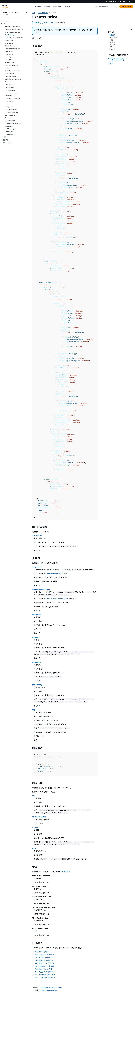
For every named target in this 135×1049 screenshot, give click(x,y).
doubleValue (66, 95)
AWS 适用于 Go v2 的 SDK (44, 960)
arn (39, 764)
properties (49, 71)
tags (40, 510)
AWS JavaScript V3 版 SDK (44, 966)
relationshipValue (69, 119)
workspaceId (37, 536)
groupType (54, 266)
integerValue (67, 100)
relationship (61, 138)
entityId (42, 503)
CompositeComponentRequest (56, 599)
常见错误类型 (65, 872)
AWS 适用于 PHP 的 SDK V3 (44, 972)
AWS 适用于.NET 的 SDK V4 (45, 955)
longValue (65, 109)
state (40, 771)
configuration (59, 78)
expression (66, 97)
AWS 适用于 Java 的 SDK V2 (45, 963)
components (43, 62)
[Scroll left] (33, 6)
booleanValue (67, 93)
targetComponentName (73, 121)
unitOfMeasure (62, 150)
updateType (54, 211)
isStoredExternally (61, 204)
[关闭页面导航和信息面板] (131, 29)
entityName (43, 505)
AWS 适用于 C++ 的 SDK (43, 957)
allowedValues (62, 88)
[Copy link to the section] (30, 46)
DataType (73, 135)
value (52, 214)
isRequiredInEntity (61, 202)
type (57, 147)
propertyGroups (51, 261)
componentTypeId (51, 67)
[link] (53, 13)
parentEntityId (45, 508)
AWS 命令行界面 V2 (42, 952)
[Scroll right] (71, 6)
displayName (58, 197)
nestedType (60, 135)
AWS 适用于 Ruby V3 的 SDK (45, 978)
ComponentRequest (52, 573)
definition (54, 76)
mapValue (65, 112)
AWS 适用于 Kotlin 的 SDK (44, 969)
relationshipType (66, 140)
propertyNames (56, 268)
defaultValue (58, 154)
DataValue (68, 105)
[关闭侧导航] (26, 12)
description (49, 69)
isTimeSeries (58, 207)
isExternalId (58, 199)
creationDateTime (46, 766)
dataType (56, 86)
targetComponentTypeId (69, 143)
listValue (65, 102)
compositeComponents (47, 282)
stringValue (66, 128)
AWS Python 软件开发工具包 (45, 975)
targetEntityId (71, 124)
